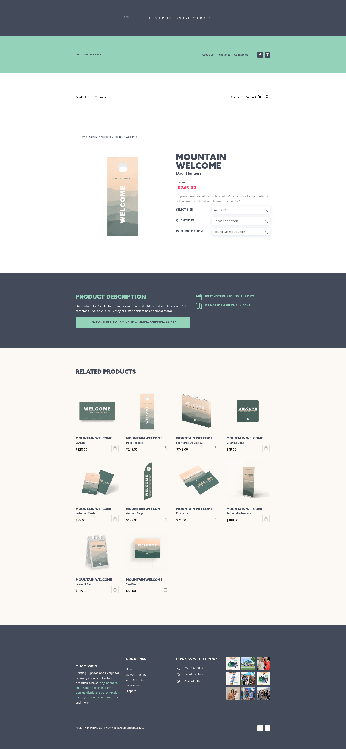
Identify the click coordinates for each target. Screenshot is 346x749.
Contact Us (241, 54)
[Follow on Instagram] (267, 55)
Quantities (185, 220)
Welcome (106, 136)
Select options (115, 448)
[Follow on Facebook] (260, 55)
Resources (224, 54)
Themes (100, 97)
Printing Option (189, 231)
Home (83, 136)
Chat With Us (192, 681)
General (93, 136)
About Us (208, 54)
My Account (133, 685)
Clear (267, 239)
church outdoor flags (90, 688)
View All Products (136, 680)
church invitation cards (103, 697)
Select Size (184, 210)
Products (82, 97)
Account (236, 97)
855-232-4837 (92, 54)
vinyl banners (108, 683)
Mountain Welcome (125, 136)
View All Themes (136, 674)
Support (251, 97)
